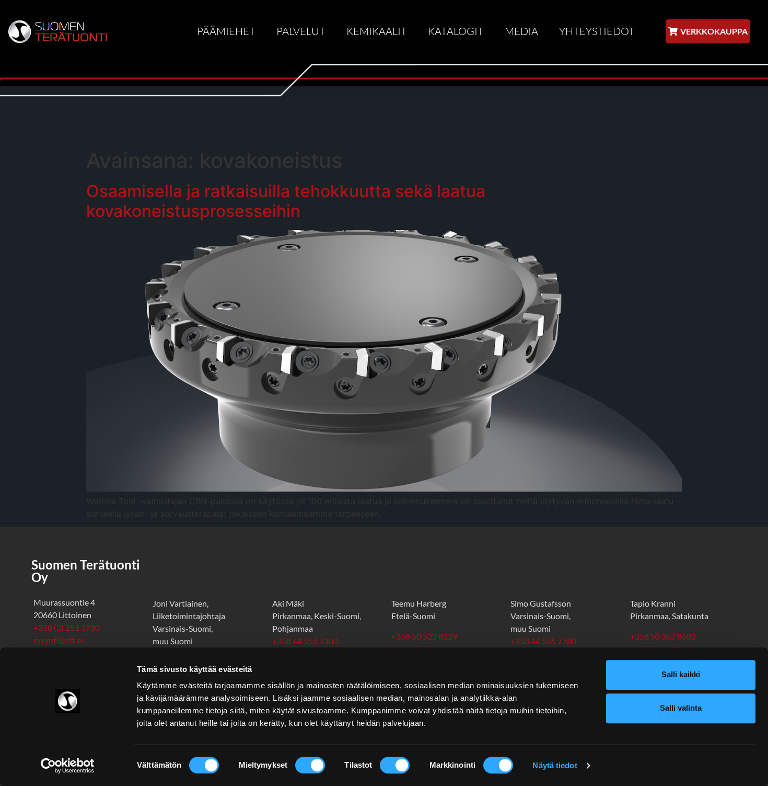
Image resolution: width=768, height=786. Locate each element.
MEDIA (521, 31)
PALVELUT (300, 31)
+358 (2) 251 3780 (66, 627)
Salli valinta (681, 707)
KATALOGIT (456, 31)
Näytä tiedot (554, 765)
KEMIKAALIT (376, 31)
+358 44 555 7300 (305, 641)
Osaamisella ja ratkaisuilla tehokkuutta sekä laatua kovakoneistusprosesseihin (285, 201)
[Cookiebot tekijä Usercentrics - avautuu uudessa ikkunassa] (67, 765)
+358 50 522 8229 (424, 636)
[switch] (310, 765)
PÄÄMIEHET (226, 31)
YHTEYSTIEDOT (597, 31)
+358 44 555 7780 (543, 641)
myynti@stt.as (59, 640)
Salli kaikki (680, 674)
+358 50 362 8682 (664, 636)
